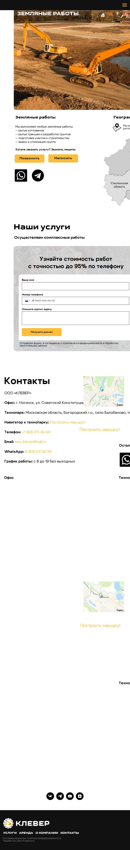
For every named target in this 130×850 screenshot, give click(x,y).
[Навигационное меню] (124, 5)
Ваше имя (28, 280)
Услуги (10, 833)
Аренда (26, 833)
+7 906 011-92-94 (36, 432)
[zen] (80, 796)
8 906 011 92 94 (38, 452)
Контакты (69, 833)
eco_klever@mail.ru (30, 442)
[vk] (50, 796)
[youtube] (70, 796)
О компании (47, 833)
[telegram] (60, 796)
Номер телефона (32, 294)
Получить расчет (42, 332)
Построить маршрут (68, 422)
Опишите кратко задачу (37, 309)
